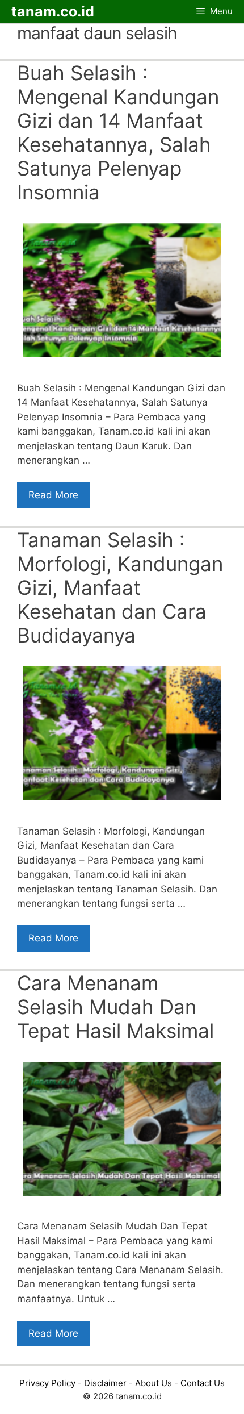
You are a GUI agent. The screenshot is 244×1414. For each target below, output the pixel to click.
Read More (53, 494)
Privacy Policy (47, 1383)
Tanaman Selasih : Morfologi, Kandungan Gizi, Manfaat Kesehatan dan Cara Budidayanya (120, 587)
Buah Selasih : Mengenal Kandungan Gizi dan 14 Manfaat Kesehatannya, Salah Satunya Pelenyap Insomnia (118, 132)
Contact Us (202, 1383)
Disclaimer (105, 1383)
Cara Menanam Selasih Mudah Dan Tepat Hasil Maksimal (115, 1006)
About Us (153, 1383)
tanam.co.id (52, 11)
